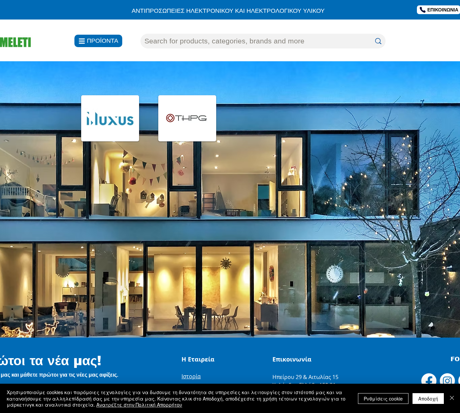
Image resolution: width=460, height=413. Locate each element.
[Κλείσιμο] (452, 398)
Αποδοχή (428, 398)
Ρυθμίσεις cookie (383, 398)
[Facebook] (428, 380)
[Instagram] (447, 380)
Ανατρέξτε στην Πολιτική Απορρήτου (139, 404)
